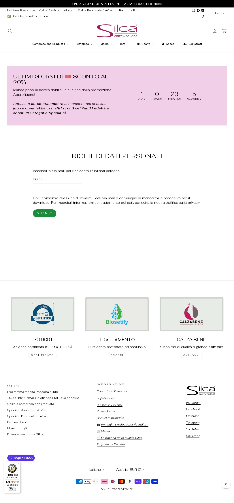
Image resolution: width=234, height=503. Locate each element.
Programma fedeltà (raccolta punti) (32, 392)
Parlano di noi (17, 422)
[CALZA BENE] (191, 314)
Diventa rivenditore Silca (25, 434)
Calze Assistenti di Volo (57, 10)
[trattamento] (117, 314)
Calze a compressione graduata (30, 404)
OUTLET (13, 386)
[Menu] (18, 464)
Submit (44, 213)
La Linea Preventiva (21, 10)
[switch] (12, 489)
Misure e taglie (18, 428)
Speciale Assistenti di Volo (27, 410)
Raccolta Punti (129, 10)
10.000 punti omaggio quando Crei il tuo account (43, 398)
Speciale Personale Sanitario (28, 416)
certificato (42, 355)
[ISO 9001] (42, 314)
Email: (40, 179)
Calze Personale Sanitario (96, 10)
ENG (67, 347)
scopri (117, 355)
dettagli (191, 354)
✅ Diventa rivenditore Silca (27, 16)
